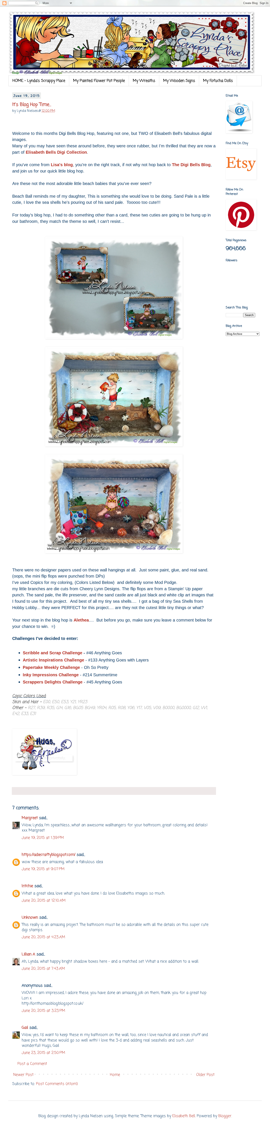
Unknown (30, 917)
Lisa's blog (62, 164)
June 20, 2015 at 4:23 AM (43, 937)
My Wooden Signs (179, 81)
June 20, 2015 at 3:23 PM (43, 1011)
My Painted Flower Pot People (99, 81)
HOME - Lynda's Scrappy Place (38, 81)
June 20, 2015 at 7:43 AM (43, 969)
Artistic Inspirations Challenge (53, 660)
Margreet (30, 818)
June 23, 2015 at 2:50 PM (43, 1053)
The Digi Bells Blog (191, 164)
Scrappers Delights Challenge (52, 682)
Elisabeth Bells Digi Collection (56, 152)
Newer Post (23, 1075)
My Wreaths (144, 81)
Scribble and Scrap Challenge (52, 652)
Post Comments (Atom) (57, 1084)
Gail (25, 1028)
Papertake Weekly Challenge (51, 667)
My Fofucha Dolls (218, 81)
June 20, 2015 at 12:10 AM (44, 901)
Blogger (224, 1116)
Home (115, 1075)
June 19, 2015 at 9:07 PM (43, 869)
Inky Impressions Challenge (51, 674)
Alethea (81, 620)
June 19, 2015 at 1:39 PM (43, 838)
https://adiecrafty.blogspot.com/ (48, 855)
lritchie (27, 886)
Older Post (205, 1075)
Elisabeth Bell (183, 1116)
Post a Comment (32, 1064)
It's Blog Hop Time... (31, 104)
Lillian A (28, 954)
